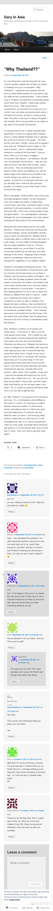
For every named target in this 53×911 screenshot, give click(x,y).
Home (7, 49)
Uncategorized (30, 465)
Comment (35, 884)
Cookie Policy (14, 899)
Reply (11, 511)
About (16, 49)
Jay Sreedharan (14, 707)
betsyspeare (12, 495)
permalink (29, 467)
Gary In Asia (14, 16)
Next (46, 57)
